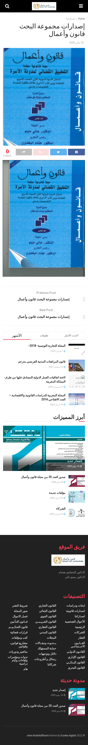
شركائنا (51, 664)
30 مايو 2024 (57, 482)
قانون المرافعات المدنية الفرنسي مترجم (41, 361)
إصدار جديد (74, 461)
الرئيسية (80, 627)
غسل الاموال (20, 616)
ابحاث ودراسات (76, 605)
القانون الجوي (48, 616)
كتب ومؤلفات (20, 637)
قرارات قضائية (19, 632)
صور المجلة (21, 611)
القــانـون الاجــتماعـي (78, 644)
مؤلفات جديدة (57, 492)
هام (26, 669)
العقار (81, 637)
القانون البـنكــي (75, 662)
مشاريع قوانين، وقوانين (19, 644)
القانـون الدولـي (76, 651)
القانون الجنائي (47, 611)
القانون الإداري (76, 657)
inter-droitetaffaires (38, 735)
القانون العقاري (47, 627)
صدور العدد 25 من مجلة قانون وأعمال (43, 477)
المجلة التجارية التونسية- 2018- (46, 345)
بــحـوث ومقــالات (45, 643)
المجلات (51, 637)
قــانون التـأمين (19, 621)
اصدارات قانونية (75, 611)
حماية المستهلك (47, 648)
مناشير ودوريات (18, 651)
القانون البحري (76, 667)
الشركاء (60, 508)
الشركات (79, 632)
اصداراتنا (70, 18)
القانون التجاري (47, 605)
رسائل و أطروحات (45, 659)
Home (81, 18)
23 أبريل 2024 (56, 498)
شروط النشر (20, 605)
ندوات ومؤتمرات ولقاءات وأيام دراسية (18, 660)
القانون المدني (47, 632)
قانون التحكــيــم (18, 627)
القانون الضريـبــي (45, 621)
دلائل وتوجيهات (47, 653)
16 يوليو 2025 (73, 466)
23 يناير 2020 (76, 42)
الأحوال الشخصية (75, 621)
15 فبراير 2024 (56, 514)
